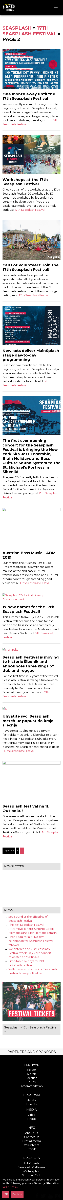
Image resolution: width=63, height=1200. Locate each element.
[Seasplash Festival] (9, 8)
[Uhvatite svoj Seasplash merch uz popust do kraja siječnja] (6, 708)
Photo (31, 1118)
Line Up (31, 1104)
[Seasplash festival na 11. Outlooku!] (31, 780)
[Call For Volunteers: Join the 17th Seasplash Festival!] (31, 239)
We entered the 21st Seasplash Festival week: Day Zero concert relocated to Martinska (29, 953)
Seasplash (17, 28)
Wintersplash (31, 1171)
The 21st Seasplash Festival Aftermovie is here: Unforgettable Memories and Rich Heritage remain (32, 928)
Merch (31, 1074)
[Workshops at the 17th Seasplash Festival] (31, 154)
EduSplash (31, 1163)
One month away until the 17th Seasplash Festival (29, 96)
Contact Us (31, 1137)
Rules (31, 1082)
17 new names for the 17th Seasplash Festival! (28, 609)
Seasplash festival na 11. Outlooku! (26, 808)
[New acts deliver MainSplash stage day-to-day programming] (31, 325)
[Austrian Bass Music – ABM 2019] (31, 527)
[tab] (31, 1051)
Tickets (31, 1070)
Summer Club (31, 1175)
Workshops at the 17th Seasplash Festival (25, 181)
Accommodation (31, 1086)
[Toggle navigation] (55, 7)
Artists (31, 1100)
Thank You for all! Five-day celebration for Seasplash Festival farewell (30, 941)
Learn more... (10, 1186)
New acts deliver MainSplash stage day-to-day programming (31, 355)
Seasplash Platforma (31, 1167)
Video (31, 1114)
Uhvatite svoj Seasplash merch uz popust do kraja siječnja (28, 720)
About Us (31, 1133)
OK (6, 1194)
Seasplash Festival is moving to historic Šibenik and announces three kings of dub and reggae (31, 664)
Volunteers (31, 1145)
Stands (31, 1149)
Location (31, 1078)
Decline (17, 1194)
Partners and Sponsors (31, 1052)
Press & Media (31, 1141)
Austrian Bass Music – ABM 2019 (29, 555)
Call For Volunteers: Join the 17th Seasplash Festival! (30, 267)
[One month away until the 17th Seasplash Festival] (31, 68)
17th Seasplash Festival (29, 30)
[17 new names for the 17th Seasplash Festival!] (31, 597)
